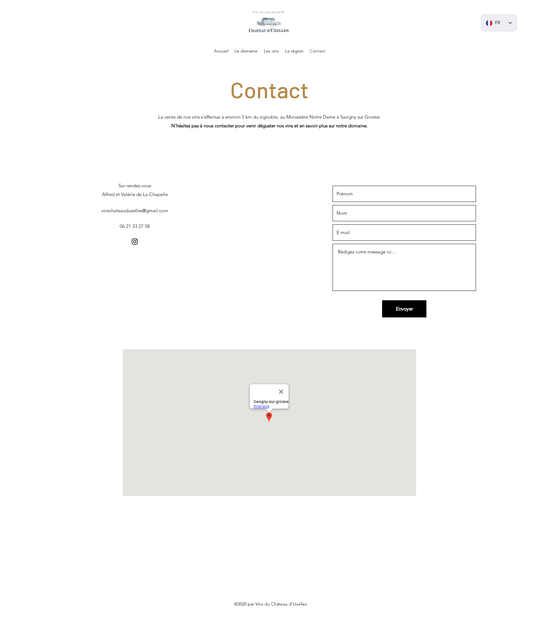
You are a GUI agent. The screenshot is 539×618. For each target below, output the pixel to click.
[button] (246, 51)
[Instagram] (135, 242)
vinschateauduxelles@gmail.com (134, 210)
